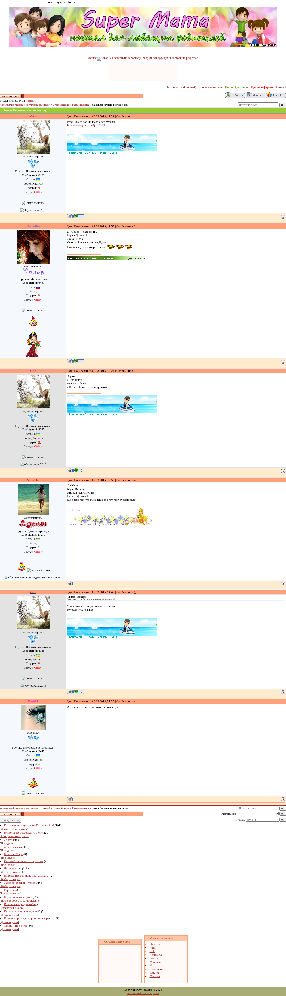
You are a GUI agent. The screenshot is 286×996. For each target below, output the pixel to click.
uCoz (156, 993)
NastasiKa (31, 101)
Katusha (155, 972)
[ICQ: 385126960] (78, 216)
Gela (152, 951)
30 (39, 295)
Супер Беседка (61, 105)
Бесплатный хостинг (139, 993)
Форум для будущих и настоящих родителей (25, 105)
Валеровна (156, 969)
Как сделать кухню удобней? (22, 911)
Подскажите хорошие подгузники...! (26, 875)
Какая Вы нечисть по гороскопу (110, 105)
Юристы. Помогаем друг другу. (24, 832)
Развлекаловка (80, 105)
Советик (9, 839)
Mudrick (155, 976)
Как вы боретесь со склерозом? (23, 861)
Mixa (153, 965)
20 (39, 187)
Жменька (155, 962)
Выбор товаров (10, 879)
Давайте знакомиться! (14, 829)
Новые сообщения (210, 87)
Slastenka (155, 944)
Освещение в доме (15, 925)
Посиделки (8, 843)
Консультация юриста (14, 836)
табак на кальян (13, 847)
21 (39, 547)
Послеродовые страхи (18, 897)
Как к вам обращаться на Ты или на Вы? (29, 825)
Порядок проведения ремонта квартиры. (29, 918)
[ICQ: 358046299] (78, 361)
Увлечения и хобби (12, 907)
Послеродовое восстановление (20, 900)
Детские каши (12, 868)
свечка (154, 958)
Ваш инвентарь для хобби (20, 904)
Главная (92, 58)
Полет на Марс (13, 854)
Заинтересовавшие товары (21, 882)
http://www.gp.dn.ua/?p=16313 (86, 125)
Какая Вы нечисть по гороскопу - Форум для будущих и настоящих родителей (150, 58)
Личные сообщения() (182, 87)
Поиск (280, 87)
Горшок (9, 890)
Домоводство (9, 915)
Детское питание (11, 872)
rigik (153, 947)
